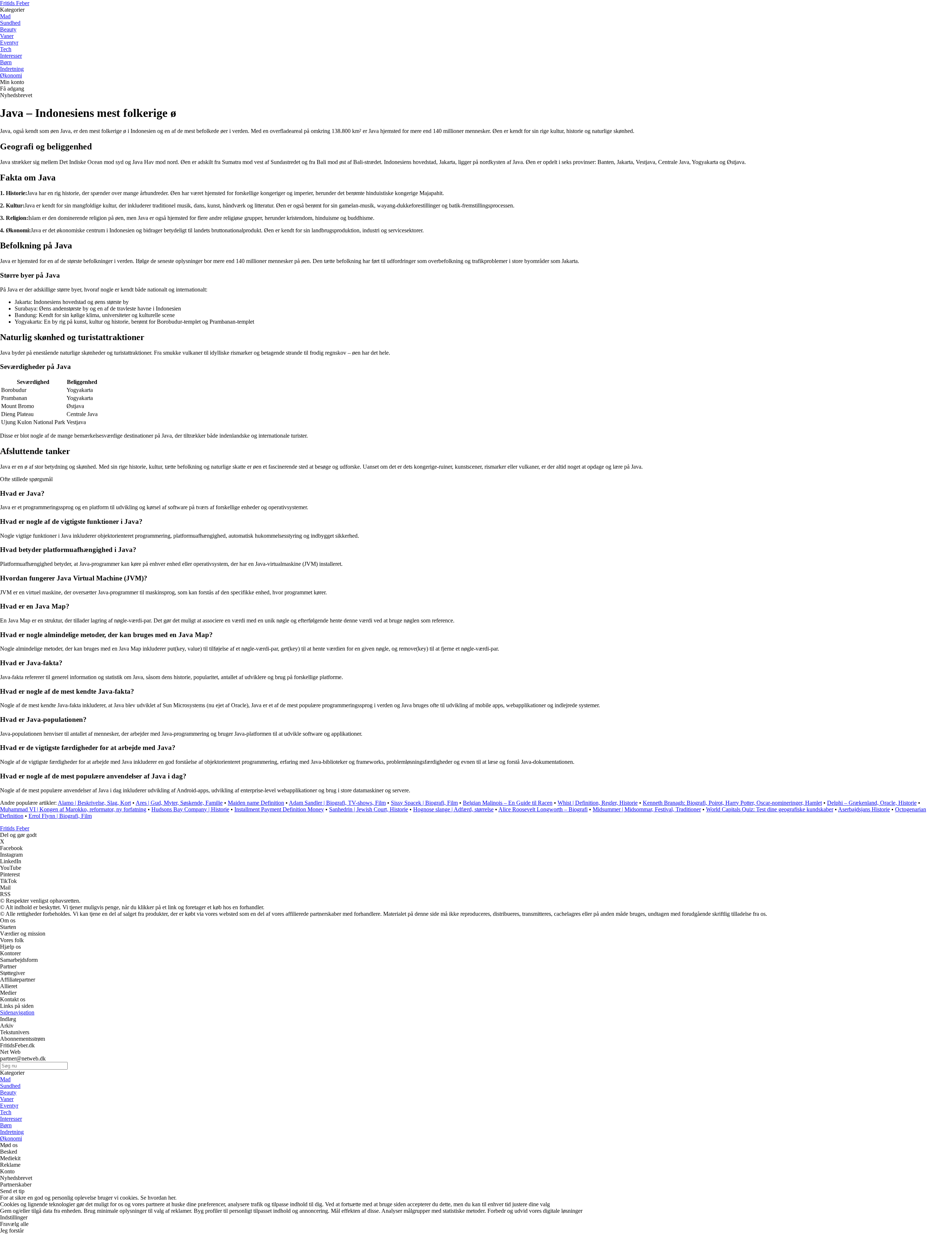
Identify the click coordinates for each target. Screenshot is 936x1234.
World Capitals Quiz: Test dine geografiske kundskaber (769, 809)
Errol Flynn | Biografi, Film (60, 816)
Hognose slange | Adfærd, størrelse (453, 809)
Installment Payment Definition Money (279, 809)
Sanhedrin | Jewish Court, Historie (368, 809)
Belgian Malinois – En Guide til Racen (507, 803)
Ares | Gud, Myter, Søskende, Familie (179, 803)
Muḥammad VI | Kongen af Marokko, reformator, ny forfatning (73, 809)
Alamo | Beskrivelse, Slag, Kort (94, 803)
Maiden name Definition (256, 803)
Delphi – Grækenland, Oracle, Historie (872, 803)
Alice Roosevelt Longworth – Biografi (543, 809)
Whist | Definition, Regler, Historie (598, 803)
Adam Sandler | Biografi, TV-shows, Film (337, 803)
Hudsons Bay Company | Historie (190, 809)
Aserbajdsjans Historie (864, 809)
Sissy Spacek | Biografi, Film (424, 803)
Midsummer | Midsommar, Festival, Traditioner (647, 809)
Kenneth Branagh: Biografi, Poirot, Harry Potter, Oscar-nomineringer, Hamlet (732, 803)
